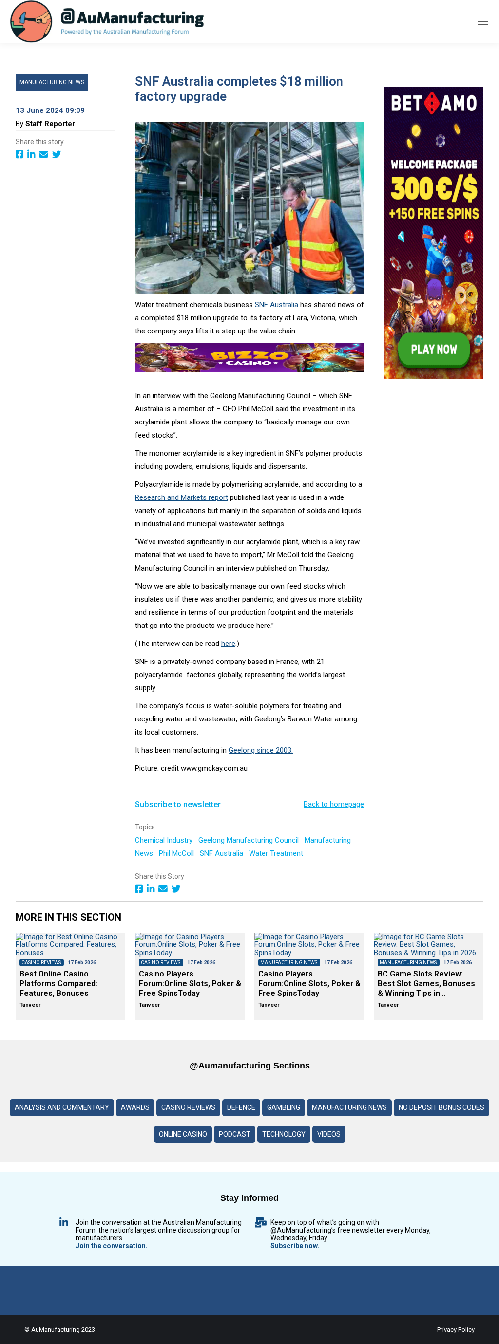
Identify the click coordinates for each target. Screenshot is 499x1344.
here (228, 643)
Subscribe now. (294, 1246)
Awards (135, 1107)
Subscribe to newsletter (178, 804)
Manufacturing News (51, 82)
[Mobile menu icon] (483, 21)
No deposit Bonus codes (441, 1107)
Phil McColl (177, 853)
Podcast (234, 1134)
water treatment (277, 853)
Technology (284, 1134)
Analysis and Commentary (62, 1107)
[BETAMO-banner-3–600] (433, 376)
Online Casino (183, 1134)
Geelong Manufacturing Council (249, 840)
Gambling (283, 1107)
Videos (329, 1134)
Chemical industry (164, 840)
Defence (241, 1107)
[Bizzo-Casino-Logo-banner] (249, 369)
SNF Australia (222, 853)
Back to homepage (334, 804)
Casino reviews (188, 1107)
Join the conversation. (112, 1246)
